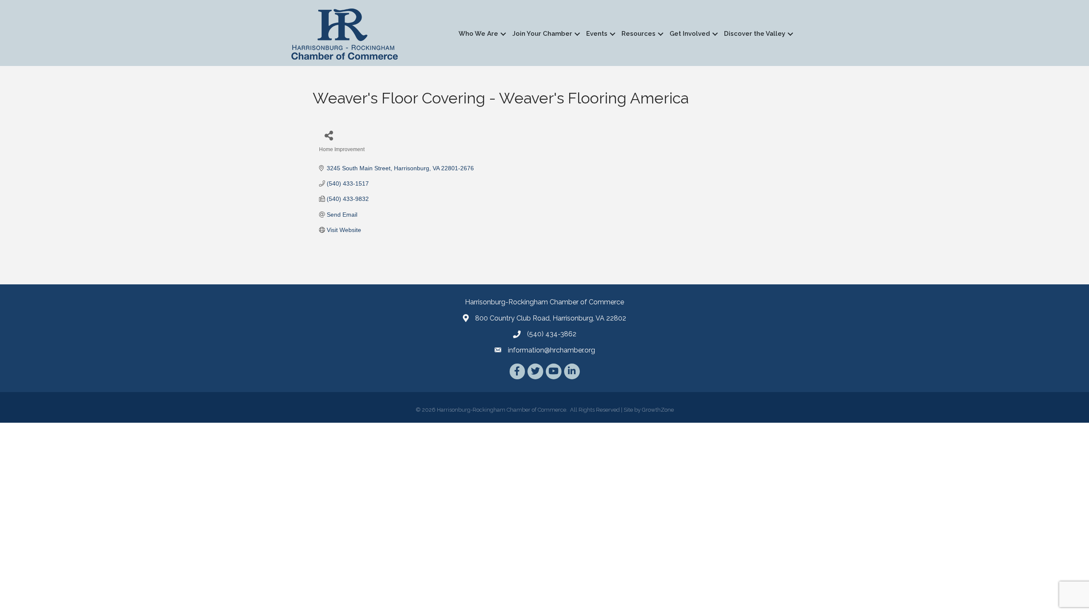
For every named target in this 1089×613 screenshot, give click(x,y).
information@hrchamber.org (551, 350)
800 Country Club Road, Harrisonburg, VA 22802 (550, 318)
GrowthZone (658, 410)
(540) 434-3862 (551, 334)
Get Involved (690, 33)
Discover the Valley (754, 33)
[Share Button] (328, 135)
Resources (638, 33)
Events (596, 33)
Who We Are (478, 33)
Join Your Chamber (542, 33)
